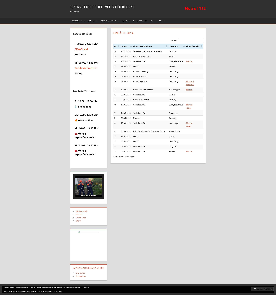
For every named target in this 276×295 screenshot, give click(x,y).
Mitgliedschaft (81, 211)
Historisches (138, 20)
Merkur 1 (190, 81)
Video (188, 108)
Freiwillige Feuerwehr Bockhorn (102, 7)
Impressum (80, 273)
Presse (162, 20)
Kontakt (79, 214)
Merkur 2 (190, 84)
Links (152, 20)
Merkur (189, 61)
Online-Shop (81, 217)
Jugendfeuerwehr (108, 20)
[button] (118, 46)
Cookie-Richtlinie (57, 291)
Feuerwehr (77, 20)
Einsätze (91, 20)
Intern (78, 221)
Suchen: (174, 40)
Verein (125, 20)
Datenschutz (81, 276)
